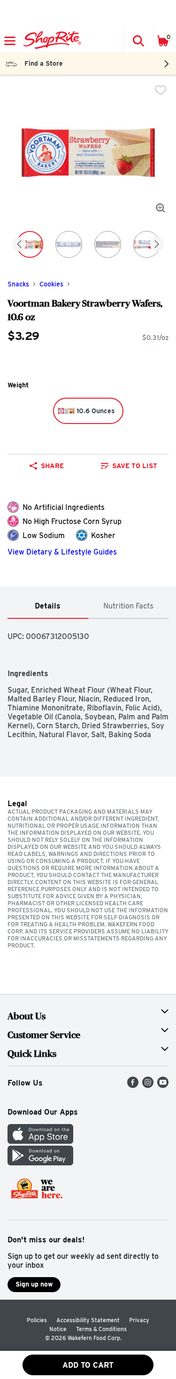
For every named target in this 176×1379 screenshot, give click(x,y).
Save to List (134, 466)
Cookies (51, 284)
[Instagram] (147, 1085)
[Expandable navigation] (10, 40)
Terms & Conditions (101, 1329)
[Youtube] (162, 1085)
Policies (37, 1320)
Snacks (18, 284)
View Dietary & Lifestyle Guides (62, 551)
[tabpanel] (88, 679)
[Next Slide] (156, 245)
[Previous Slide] (19, 245)
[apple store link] (40, 1141)
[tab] (48, 606)
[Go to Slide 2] (69, 244)
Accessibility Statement (88, 1320)
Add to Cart (88, 1365)
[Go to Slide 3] (108, 244)
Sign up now (34, 1284)
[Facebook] (132, 1085)
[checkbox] (160, 90)
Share (52, 466)
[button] (138, 41)
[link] (129, 465)
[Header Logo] (50, 41)
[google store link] (40, 1162)
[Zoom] (160, 208)
